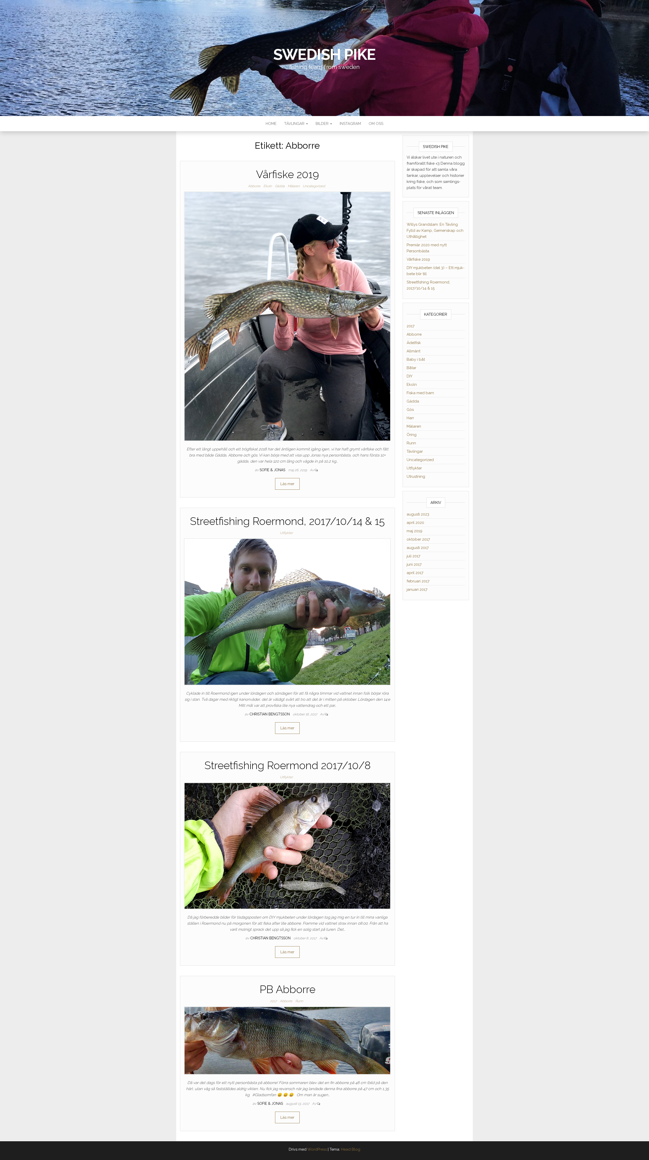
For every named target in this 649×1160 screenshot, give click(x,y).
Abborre (254, 186)
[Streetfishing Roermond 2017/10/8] (287, 845)
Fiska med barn (420, 393)
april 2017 (415, 573)
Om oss (376, 123)
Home (271, 123)
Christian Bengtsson (270, 714)
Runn (299, 1001)
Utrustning (416, 476)
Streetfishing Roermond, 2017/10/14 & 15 (287, 521)
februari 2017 (418, 581)
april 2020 (415, 522)
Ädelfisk (414, 342)
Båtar (411, 368)
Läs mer (287, 484)
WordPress (317, 1149)
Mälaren (294, 186)
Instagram (350, 123)
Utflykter (286, 533)
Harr (410, 418)
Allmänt (413, 351)
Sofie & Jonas (273, 470)
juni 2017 (414, 564)
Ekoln (267, 186)
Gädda (280, 186)
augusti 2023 (418, 514)
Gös (410, 409)
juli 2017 (413, 556)
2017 (273, 1001)
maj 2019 (414, 531)
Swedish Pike (324, 54)
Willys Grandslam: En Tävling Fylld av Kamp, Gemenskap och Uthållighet (435, 230)
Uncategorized (314, 186)
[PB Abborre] (287, 1040)
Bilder (323, 123)
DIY (409, 376)
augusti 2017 (418, 547)
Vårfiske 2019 (287, 174)
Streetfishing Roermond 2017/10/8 (287, 765)
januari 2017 (417, 589)
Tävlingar (294, 123)
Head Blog (350, 1149)
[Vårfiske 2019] (287, 316)
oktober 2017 (418, 539)
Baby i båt (416, 359)
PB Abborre (287, 989)
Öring (412, 434)
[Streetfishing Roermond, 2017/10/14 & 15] (287, 611)
